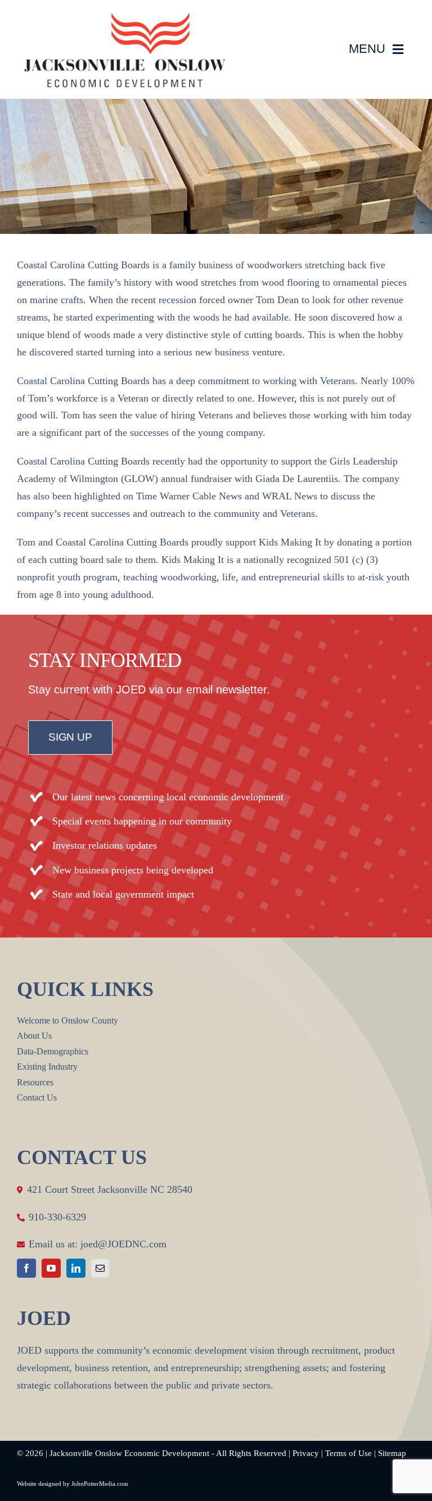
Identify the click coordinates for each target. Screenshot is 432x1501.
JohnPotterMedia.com (99, 1483)
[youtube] (51, 1268)
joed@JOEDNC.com (123, 1244)
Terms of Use (348, 1453)
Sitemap (392, 1453)
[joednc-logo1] (124, 17)
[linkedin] (76, 1268)
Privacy (305, 1453)
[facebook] (26, 1268)
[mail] (100, 1268)
